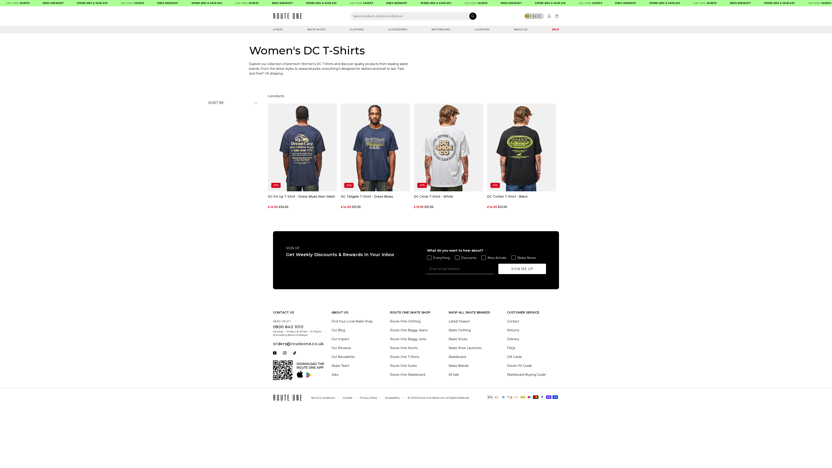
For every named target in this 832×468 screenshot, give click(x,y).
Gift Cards (514, 357)
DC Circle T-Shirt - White (433, 196)
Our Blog (338, 330)
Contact (513, 321)
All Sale (453, 374)
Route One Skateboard (407, 374)
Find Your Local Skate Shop (352, 321)
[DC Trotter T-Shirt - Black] (521, 147)
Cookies (347, 397)
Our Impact (340, 339)
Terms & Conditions (323, 397)
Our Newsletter (343, 357)
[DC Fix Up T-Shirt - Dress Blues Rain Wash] (302, 147)
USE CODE (125, 3)
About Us (520, 29)
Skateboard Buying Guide (526, 374)
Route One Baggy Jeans (408, 330)
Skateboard (440, 29)
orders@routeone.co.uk (298, 344)
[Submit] (472, 16)
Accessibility (392, 397)
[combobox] (413, 16)
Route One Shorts (404, 348)
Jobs (335, 374)
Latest (278, 29)
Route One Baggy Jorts (408, 339)
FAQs (511, 348)
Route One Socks (403, 365)
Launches (482, 29)
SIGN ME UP (522, 269)
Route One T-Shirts (404, 357)
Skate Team (340, 365)
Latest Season (459, 321)
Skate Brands (458, 365)
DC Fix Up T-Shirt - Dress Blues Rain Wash (301, 196)
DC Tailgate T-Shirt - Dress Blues (367, 196)
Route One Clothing (405, 321)
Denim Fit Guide (519, 365)
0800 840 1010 (288, 327)
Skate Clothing (459, 330)
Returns (513, 330)
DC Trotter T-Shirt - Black (507, 196)
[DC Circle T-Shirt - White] (448, 147)
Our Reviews (341, 348)
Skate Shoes (316, 29)
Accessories (397, 29)
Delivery (513, 339)
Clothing (357, 29)
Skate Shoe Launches (464, 348)
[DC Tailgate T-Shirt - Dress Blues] (375, 147)
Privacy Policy (368, 397)
